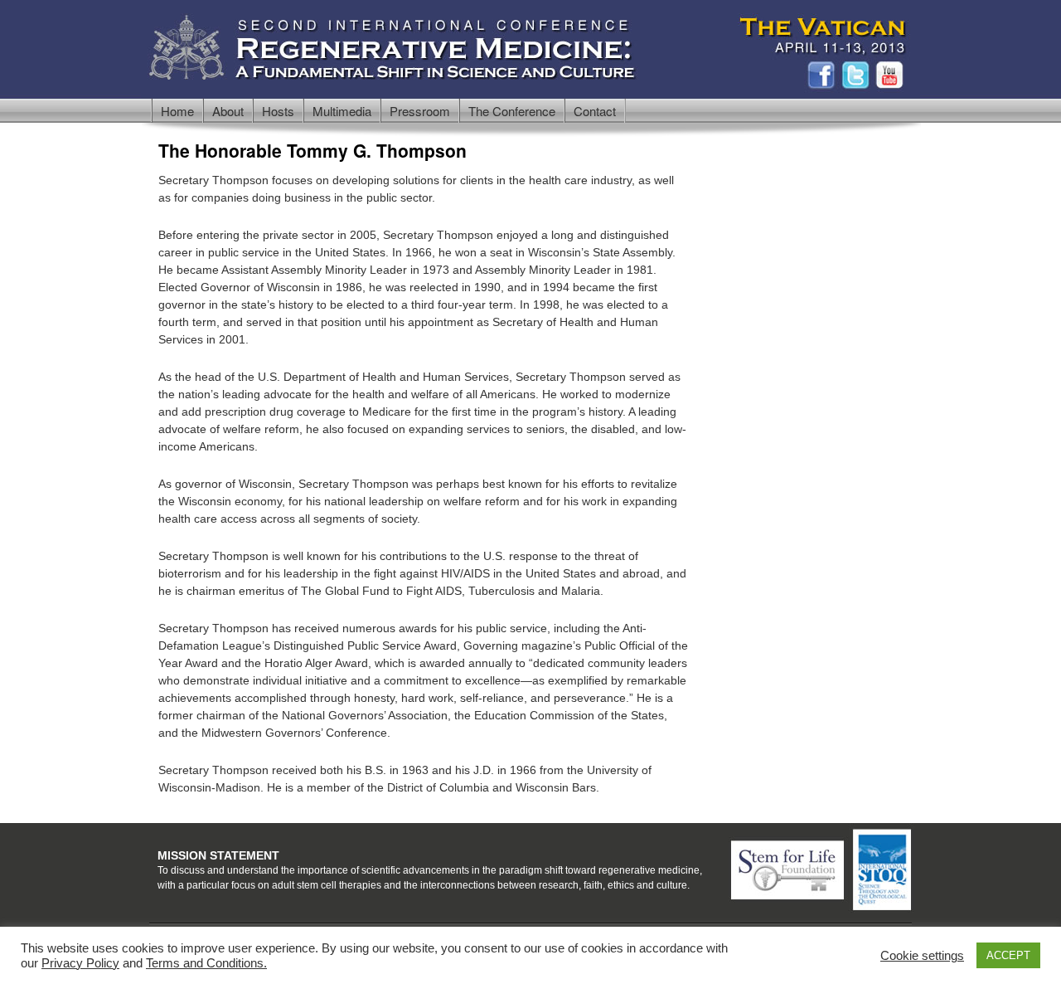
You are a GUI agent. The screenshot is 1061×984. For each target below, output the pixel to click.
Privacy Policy (80, 963)
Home (177, 110)
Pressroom (420, 110)
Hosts (278, 110)
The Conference (511, 110)
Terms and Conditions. (206, 963)
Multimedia (341, 110)
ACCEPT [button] (1008, 955)
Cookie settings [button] (922, 955)
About (228, 110)
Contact (595, 110)
